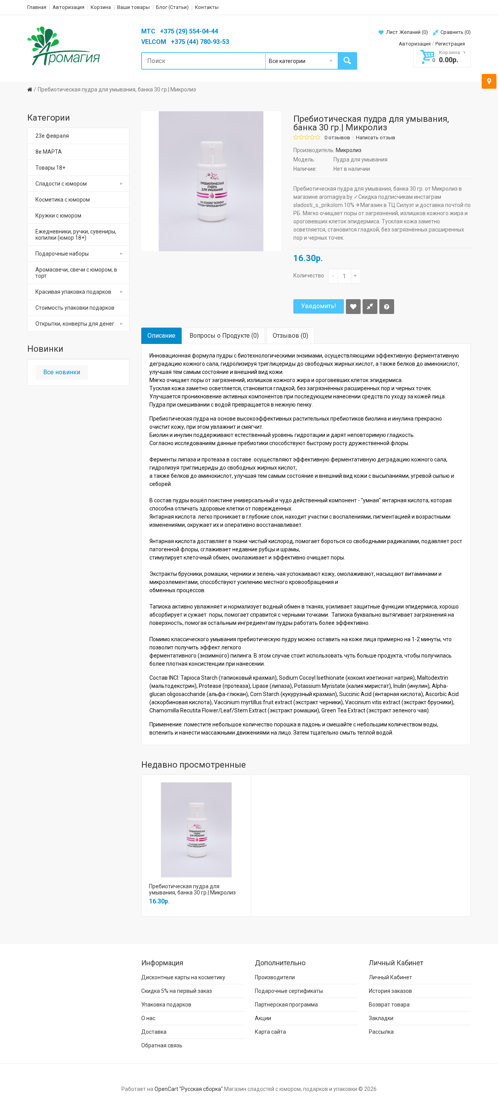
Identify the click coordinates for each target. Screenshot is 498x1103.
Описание (161, 335)
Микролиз (348, 150)
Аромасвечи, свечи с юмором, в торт (76, 273)
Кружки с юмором (58, 215)
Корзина (101, 7)
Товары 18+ (50, 168)
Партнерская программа (286, 1004)
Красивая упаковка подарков (73, 292)
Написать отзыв (375, 137)
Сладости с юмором (61, 184)
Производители (275, 977)
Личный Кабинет (390, 977)
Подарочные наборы (62, 254)
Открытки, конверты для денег (74, 324)
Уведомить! (318, 306)
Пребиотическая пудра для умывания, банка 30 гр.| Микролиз (117, 89)
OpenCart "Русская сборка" (188, 1089)
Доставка (154, 1032)
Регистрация (450, 44)
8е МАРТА (48, 152)
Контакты (207, 7)
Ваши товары (133, 7)
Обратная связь (161, 1045)
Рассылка (381, 1032)
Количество (308, 275)
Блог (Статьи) (172, 7)
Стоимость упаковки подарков (74, 308)
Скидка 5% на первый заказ (176, 991)
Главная (36, 7)
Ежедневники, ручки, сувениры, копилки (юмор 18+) (75, 234)
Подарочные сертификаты (289, 991)
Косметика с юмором (62, 199)
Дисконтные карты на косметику (183, 977)
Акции (263, 1018)
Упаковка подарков (166, 1004)
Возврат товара (389, 1004)
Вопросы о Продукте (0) (224, 335)
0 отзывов (337, 137)
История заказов (390, 991)
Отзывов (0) (290, 335)
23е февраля (52, 136)
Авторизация (68, 7)
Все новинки (61, 372)
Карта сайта (270, 1032)
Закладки (381, 1018)
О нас (148, 1018)
